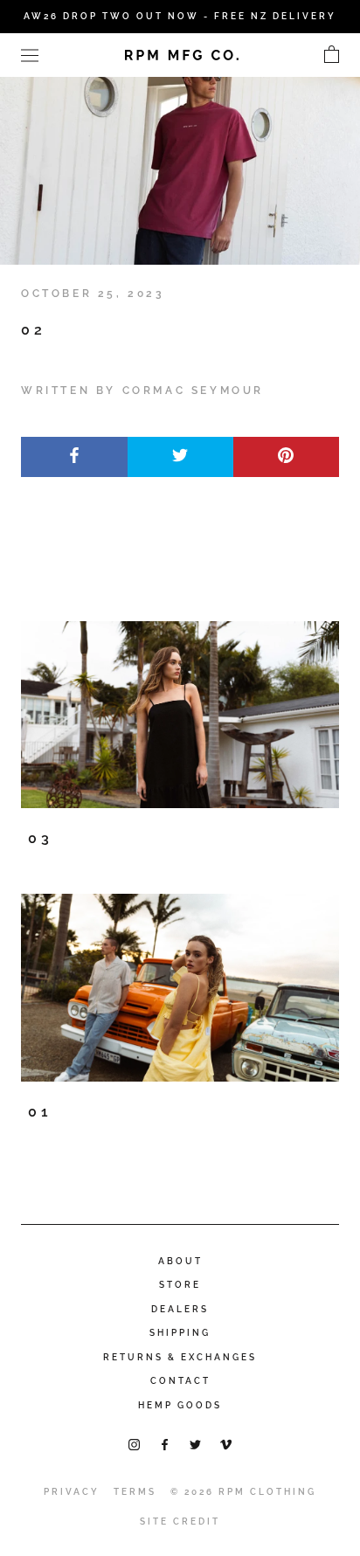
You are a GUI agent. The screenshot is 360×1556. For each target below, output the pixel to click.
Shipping (180, 1333)
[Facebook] (164, 1444)
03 (40, 838)
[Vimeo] (226, 1444)
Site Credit (180, 1521)
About (180, 1261)
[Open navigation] (29, 54)
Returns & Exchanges (180, 1357)
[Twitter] (195, 1444)
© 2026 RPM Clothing (243, 1492)
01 (40, 1111)
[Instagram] (134, 1444)
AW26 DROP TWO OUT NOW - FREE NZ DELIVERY (180, 16)
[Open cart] (331, 55)
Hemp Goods (180, 1405)
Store (180, 1285)
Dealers (180, 1309)
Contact (180, 1381)
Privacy (72, 1492)
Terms (135, 1492)
